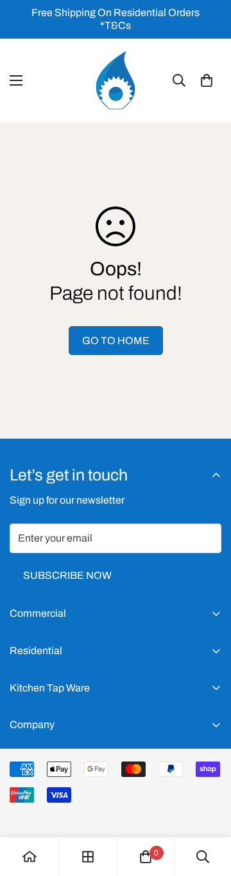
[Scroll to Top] (208, 808)
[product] (29, 856)
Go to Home (116, 340)
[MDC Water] (115, 80)
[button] (206, 80)
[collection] (87, 856)
